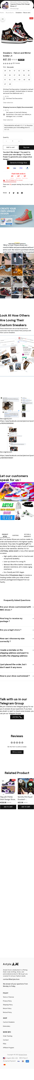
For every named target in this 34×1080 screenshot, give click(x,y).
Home (2, 12)
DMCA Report (23, 1058)
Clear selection (8, 102)
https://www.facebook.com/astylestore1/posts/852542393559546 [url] (17, 422)
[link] (5, 5)
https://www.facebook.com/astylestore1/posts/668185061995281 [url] (17, 457)
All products (10, 12)
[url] (12, 539)
